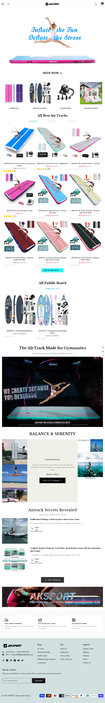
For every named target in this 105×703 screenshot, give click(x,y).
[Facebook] (3, 660)
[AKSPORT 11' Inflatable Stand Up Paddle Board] (52, 311)
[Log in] (96, 4)
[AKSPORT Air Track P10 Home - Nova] (19, 191)
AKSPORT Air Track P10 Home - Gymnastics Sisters (19, 164)
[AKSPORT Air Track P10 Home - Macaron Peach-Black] (85, 238)
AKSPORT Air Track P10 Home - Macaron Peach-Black (85, 259)
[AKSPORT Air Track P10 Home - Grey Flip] (85, 143)
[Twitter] (22, 660)
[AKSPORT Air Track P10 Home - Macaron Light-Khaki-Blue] (85, 191)
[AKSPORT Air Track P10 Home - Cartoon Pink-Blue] (52, 191)
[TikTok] (15, 660)
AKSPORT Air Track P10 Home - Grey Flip (85, 163)
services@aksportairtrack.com (22, 654)
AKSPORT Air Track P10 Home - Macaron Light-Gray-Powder (52, 259)
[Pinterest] (11, 660)
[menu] (3, 4)
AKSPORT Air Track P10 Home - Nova (19, 210)
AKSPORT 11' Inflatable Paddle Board (19, 331)
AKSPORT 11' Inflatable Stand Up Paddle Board (52, 332)
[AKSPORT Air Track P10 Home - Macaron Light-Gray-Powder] (52, 238)
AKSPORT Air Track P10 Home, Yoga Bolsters (52, 163)
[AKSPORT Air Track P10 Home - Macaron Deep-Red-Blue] (19, 238)
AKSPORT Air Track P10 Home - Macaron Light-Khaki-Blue (85, 212)
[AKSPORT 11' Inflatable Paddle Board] (19, 311)
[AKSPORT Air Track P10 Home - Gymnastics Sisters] (19, 143)
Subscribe (38, 680)
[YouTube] (18, 660)
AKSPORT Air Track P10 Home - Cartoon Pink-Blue (53, 212)
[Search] (8, 4)
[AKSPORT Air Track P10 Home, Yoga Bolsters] (52, 143)
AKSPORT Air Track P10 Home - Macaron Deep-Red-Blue (20, 259)
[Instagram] (7, 660)
